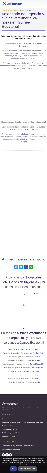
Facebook (3, 455)
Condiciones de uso (9, 429)
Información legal (8, 436)
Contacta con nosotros (11, 449)
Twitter (7, 455)
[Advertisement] (23, 95)
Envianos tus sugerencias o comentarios (18, 446)
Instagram (10, 455)
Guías (4, 419)
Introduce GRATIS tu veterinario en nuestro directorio (22, 422)
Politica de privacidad (10, 433)
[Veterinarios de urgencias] (12, 3)
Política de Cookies (9, 426)
